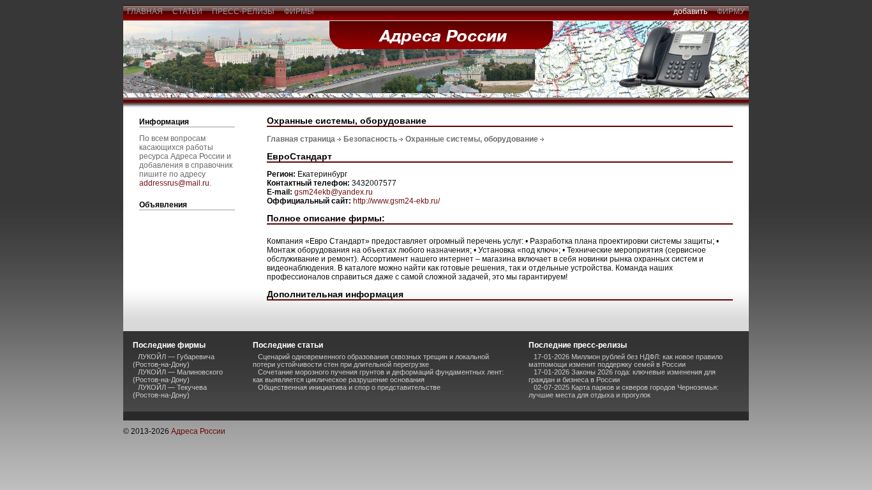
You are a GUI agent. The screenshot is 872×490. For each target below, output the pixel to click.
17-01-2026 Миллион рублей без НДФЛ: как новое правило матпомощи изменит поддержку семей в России (626, 360)
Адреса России (198, 431)
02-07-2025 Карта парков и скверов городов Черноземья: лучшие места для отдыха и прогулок (624, 391)
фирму (731, 11)
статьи (187, 11)
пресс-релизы (243, 11)
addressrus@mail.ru (174, 183)
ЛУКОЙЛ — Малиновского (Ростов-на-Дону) (178, 375)
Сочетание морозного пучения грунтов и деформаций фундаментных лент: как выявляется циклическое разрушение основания (378, 375)
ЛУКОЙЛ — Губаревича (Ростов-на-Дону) (173, 360)
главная (145, 11)
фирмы (299, 11)
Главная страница (301, 139)
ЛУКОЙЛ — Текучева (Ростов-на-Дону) (170, 391)
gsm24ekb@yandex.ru (333, 192)
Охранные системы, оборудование (471, 139)
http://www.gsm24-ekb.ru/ (396, 201)
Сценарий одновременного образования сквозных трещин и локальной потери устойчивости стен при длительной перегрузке (371, 360)
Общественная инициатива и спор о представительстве (349, 387)
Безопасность (370, 139)
